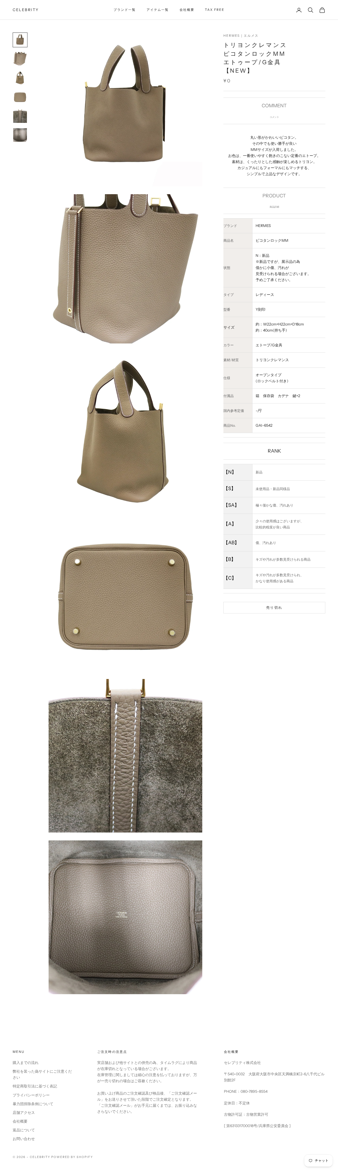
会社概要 (187, 10)
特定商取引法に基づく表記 (35, 1086)
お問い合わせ (24, 1138)
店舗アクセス (24, 1112)
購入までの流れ (26, 1062)
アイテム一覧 (158, 10)
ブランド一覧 (125, 10)
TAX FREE (214, 10)
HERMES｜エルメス (241, 36)
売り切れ (274, 607)
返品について (24, 1130)
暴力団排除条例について (33, 1103)
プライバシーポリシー (31, 1095)
